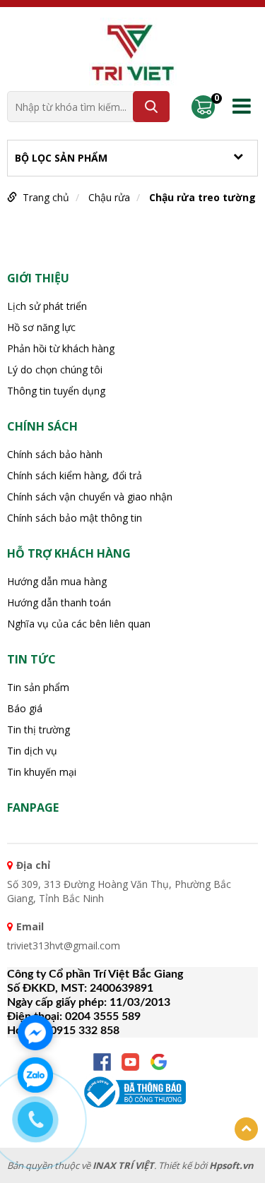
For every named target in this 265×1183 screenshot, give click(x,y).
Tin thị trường (38, 729)
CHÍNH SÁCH (42, 426)
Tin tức (31, 659)
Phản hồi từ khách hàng (60, 348)
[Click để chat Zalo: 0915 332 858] (35, 1075)
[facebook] (102, 1062)
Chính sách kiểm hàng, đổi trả (74, 475)
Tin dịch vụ (32, 750)
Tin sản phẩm (38, 687)
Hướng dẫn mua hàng (57, 581)
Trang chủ (46, 197)
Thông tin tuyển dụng (56, 390)
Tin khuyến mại (41, 772)
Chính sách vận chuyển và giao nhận (89, 496)
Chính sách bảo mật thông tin (74, 517)
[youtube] (130, 1062)
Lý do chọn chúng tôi (54, 369)
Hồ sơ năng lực (41, 327)
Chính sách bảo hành (54, 454)
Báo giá (24, 708)
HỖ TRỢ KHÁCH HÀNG (69, 553)
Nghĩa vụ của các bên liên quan (79, 623)
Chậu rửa (109, 197)
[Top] (246, 1129)
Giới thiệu (38, 278)
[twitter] (158, 1062)
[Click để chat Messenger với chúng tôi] (35, 1032)
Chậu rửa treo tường (202, 197)
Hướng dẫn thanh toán (59, 602)
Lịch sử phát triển (47, 306)
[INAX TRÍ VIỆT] (133, 51)
